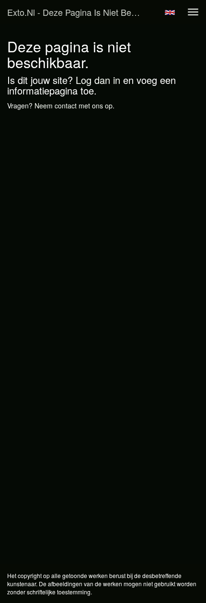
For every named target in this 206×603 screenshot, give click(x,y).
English (169, 12)
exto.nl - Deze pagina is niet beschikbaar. (78, 12)
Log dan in (98, 80)
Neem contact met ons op (73, 105)
